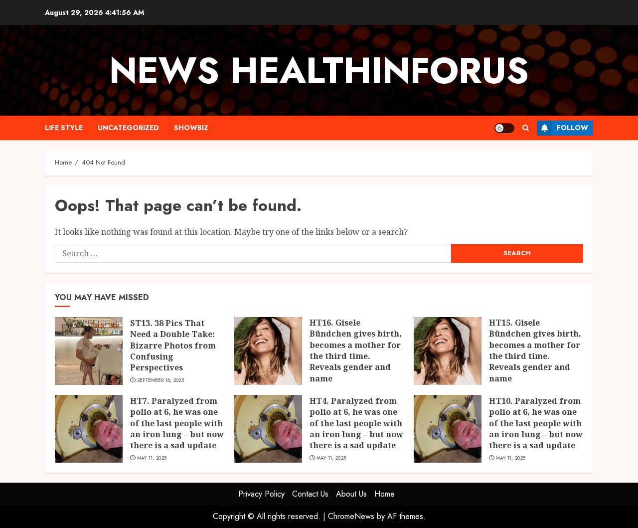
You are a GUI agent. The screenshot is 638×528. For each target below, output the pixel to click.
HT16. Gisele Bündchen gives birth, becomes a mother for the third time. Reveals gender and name (356, 350)
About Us (351, 494)
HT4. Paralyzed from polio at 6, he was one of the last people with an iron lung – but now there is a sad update (356, 423)
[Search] (525, 128)
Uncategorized (128, 128)
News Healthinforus (319, 70)
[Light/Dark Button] (504, 128)
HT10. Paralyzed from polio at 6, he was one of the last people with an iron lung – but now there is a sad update (536, 423)
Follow (572, 128)
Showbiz (191, 128)
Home (384, 494)
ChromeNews (351, 516)
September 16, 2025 (160, 380)
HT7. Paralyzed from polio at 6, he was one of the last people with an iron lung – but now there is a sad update (177, 423)
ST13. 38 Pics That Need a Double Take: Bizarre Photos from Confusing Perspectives (173, 345)
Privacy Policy (261, 494)
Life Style (64, 128)
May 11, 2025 (152, 458)
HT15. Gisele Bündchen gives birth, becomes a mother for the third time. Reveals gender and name (535, 350)
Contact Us (310, 494)
